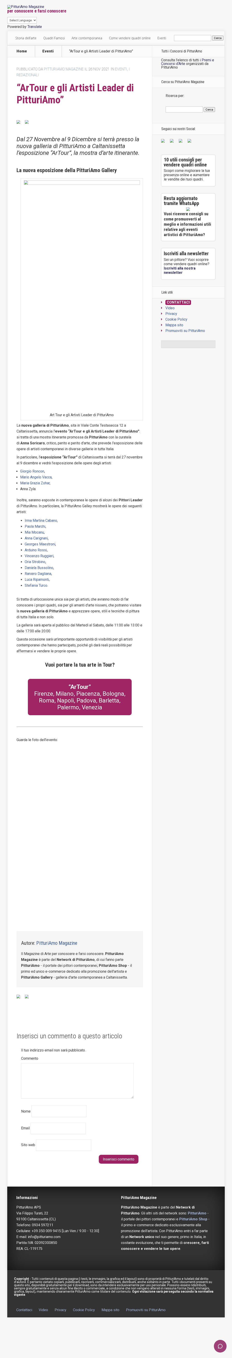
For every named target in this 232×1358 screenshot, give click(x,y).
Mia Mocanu (34, 532)
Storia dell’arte (25, 38)
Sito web (28, 1145)
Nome (26, 1111)
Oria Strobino (35, 562)
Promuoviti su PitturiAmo (185, 331)
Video (170, 308)
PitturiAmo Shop (193, 1219)
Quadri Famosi (54, 38)
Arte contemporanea (87, 38)
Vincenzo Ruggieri (39, 556)
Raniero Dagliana (38, 573)
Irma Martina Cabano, (41, 520)
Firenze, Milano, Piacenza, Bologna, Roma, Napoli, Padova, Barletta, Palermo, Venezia (80, 700)
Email (25, 1128)
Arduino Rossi (36, 550)
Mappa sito (174, 325)
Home (22, 51)
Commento (29, 1058)
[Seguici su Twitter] (172, 141)
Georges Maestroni (40, 544)
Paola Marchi (35, 526)
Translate (34, 27)
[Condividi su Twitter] (28, 123)
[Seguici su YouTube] (181, 141)
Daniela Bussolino (39, 568)
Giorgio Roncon (32, 471)
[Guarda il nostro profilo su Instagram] (190, 141)
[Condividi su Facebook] (20, 123)
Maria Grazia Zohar (35, 483)
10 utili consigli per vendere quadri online (185, 162)
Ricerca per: (175, 96)
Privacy (171, 314)
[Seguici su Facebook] (164, 141)
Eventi (161, 38)
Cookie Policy (176, 319)
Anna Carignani (36, 538)
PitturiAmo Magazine (64, 69)
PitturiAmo (197, 1213)
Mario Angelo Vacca (36, 477)
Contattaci (178, 302)
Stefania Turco (36, 585)
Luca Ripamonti (37, 579)
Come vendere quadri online (130, 38)
